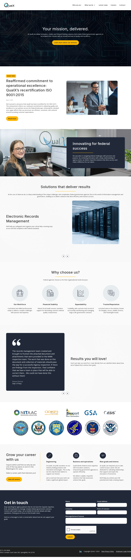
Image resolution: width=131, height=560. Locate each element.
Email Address (102, 501)
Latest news (103, 5)
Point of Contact (103, 509)
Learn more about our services (65, 43)
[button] (90, 5)
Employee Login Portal (123, 551)
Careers (113, 5)
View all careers (14, 479)
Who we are (76, 5)
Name (68, 501)
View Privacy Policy (107, 551)
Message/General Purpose (75, 516)
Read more (12, 119)
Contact (122, 5)
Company (69, 509)
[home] (9, 5)
